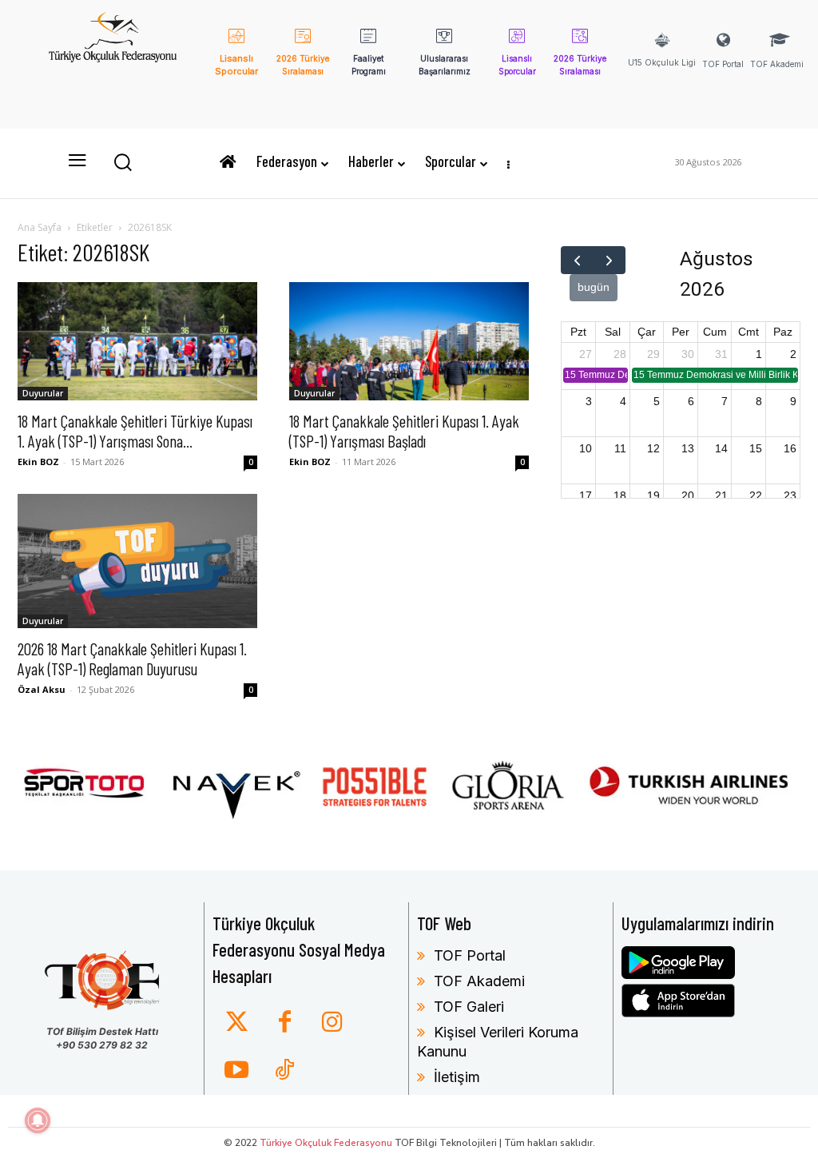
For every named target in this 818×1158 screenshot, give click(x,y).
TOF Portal (470, 955)
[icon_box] (236, 63)
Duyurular (42, 393)
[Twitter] (236, 1023)
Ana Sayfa (40, 227)
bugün (594, 287)
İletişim (457, 1076)
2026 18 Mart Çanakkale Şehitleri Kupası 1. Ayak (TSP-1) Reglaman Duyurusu (132, 658)
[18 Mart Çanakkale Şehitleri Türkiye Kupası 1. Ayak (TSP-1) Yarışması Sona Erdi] (137, 341)
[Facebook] (284, 1023)
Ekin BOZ (38, 462)
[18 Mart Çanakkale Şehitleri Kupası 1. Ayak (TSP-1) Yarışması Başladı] (409, 341)
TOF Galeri (469, 1006)
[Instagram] (332, 1023)
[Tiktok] (284, 1071)
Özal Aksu (42, 689)
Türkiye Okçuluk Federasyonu (326, 1142)
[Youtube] (236, 1071)
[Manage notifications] (37, 1120)
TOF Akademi (479, 981)
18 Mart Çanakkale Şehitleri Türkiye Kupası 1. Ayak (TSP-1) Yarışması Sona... (135, 431)
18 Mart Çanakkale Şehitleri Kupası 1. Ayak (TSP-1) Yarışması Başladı (404, 431)
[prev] (577, 260)
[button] (122, 161)
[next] (609, 260)
